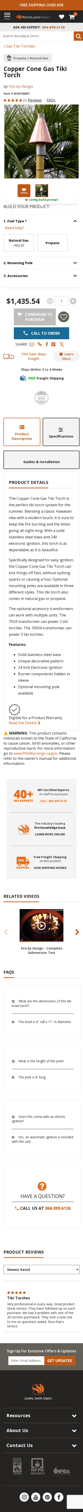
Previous (5, 932)
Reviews (35, 100)
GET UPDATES (59, 1360)
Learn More (68, 356)
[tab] (21, 432)
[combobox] (41, 36)
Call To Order (45, 333)
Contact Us (19, 1445)
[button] (32, 344)
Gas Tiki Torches (20, 46)
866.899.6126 (58, 1208)
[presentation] (41, 190)
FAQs (51, 100)
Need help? (14, 227)
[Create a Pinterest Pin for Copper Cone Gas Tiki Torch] (53, 344)
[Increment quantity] (73, 301)
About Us (17, 1430)
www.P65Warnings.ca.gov (35, 753)
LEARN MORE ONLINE (50, 834)
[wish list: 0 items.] (61, 16)
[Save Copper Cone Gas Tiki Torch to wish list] (63, 316)
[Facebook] (58, 1497)
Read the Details (23, 722)
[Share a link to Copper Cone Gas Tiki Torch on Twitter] (61, 344)
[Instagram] (24, 1497)
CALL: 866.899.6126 (53, 801)
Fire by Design (21, 86)
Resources (18, 1415)
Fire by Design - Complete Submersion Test (41, 950)
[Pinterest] (47, 1497)
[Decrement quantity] (50, 301)
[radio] (18, 243)
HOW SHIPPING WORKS (50, 868)
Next (77, 932)
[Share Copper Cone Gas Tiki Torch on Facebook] (46, 344)
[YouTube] (36, 1497)
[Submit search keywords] (78, 36)
